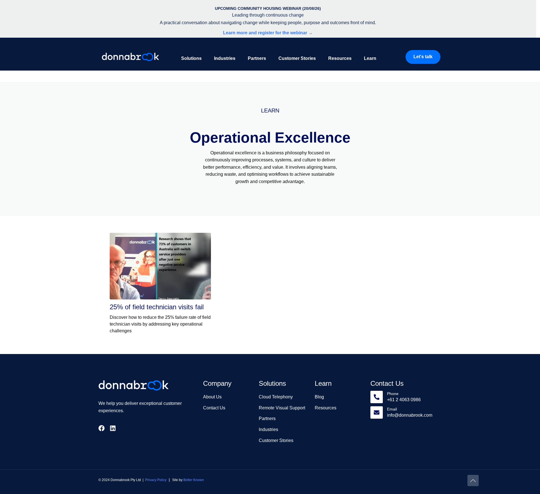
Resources (340, 58)
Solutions (191, 58)
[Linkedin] (113, 428)
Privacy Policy (155, 480)
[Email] (376, 412)
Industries (224, 58)
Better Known (193, 480)
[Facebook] (101, 428)
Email (392, 409)
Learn (370, 58)
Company (217, 383)
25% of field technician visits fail (157, 307)
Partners (257, 58)
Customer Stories (297, 58)
